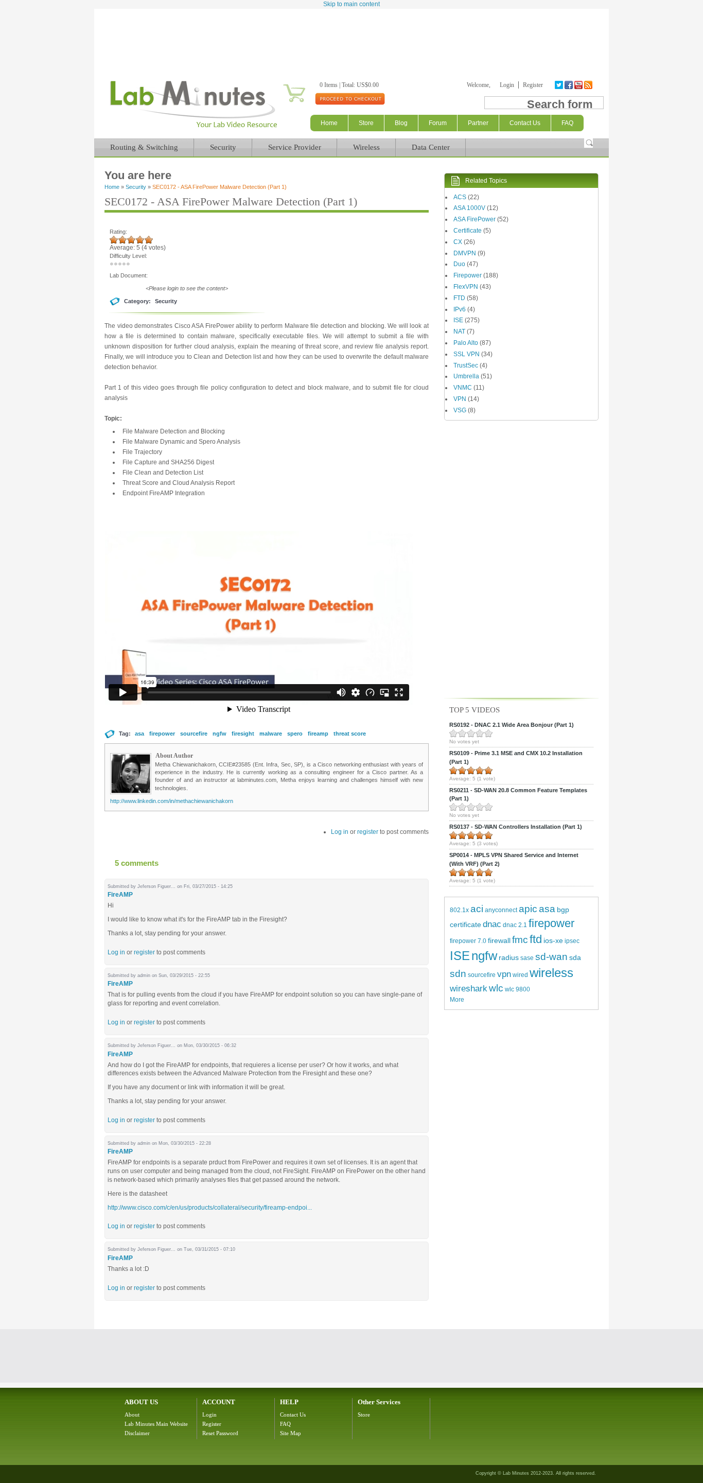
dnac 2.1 (515, 925)
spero (295, 733)
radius (509, 957)
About (132, 1414)
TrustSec (465, 365)
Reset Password (220, 1433)
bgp (563, 909)
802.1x (459, 910)
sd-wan (551, 956)
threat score (349, 733)
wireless (551, 973)
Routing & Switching (144, 147)
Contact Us (293, 1414)
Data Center (431, 147)
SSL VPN (466, 354)
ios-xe (553, 940)
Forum (438, 123)
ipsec (572, 941)
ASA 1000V (469, 208)
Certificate (467, 230)
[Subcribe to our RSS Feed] (589, 85)
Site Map (290, 1433)
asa (139, 733)
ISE (458, 320)
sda (575, 957)
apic (528, 908)
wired (520, 975)
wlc (496, 988)
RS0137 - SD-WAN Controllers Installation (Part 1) (515, 827)
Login (507, 85)
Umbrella (466, 376)
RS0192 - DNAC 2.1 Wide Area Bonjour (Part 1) (511, 725)
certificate (465, 924)
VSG (459, 410)
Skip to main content (351, 4)
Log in (339, 831)
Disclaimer (137, 1433)
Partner (478, 123)
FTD (459, 298)
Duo (459, 264)
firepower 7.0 (468, 941)
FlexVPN (465, 286)
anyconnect (501, 910)
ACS (459, 197)
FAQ (285, 1424)
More (457, 999)
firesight (243, 733)
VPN (459, 399)
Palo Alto (465, 342)
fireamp (318, 733)
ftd (536, 939)
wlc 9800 (517, 989)
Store (366, 123)
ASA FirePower (474, 219)
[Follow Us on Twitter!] (560, 85)
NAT (459, 331)
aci (476, 908)
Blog (401, 123)
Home (329, 123)
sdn (458, 973)
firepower (162, 733)
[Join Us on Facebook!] (569, 85)
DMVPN (464, 253)
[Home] (193, 127)
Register (533, 85)
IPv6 (459, 309)
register (367, 831)
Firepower (467, 275)
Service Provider (294, 147)
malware (270, 733)
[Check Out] (350, 98)
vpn (504, 974)
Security (223, 147)
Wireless (366, 147)
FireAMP (120, 894)
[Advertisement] (351, 37)
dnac (492, 924)
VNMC (462, 387)
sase (527, 958)
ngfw (219, 733)
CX (457, 242)
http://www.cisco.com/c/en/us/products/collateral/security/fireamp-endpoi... (210, 1207)
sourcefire (193, 733)
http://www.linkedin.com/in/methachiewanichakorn (171, 801)
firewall (499, 940)
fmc (520, 939)
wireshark (468, 988)
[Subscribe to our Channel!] (579, 85)
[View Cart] (282, 85)
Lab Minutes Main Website (156, 1424)
